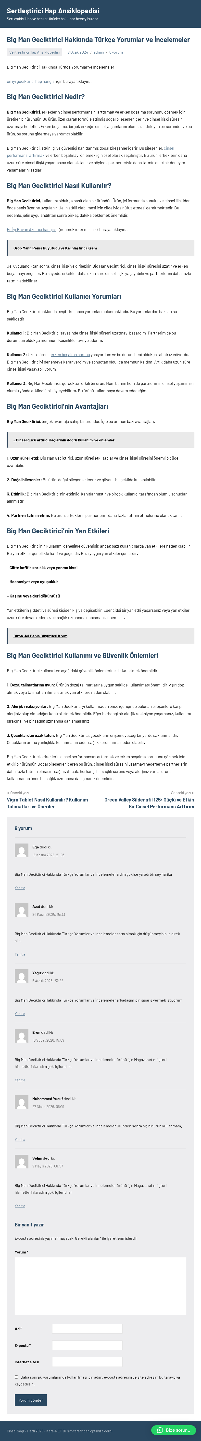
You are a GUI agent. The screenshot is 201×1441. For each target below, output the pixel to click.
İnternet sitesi (27, 1361)
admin (99, 52)
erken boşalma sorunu (70, 354)
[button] (173, 1430)
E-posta (23, 1345)
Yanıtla (20, 888)
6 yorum (116, 52)
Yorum (21, 1252)
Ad (18, 1328)
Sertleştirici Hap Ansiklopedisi (53, 10)
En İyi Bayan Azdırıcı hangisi (31, 229)
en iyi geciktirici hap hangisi (31, 81)
